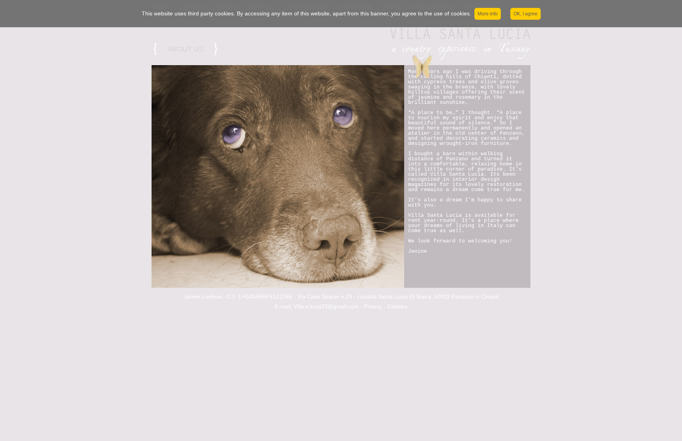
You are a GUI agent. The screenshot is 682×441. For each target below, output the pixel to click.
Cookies (397, 306)
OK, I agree (525, 14)
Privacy (373, 306)
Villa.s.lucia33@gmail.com (326, 306)
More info (488, 14)
